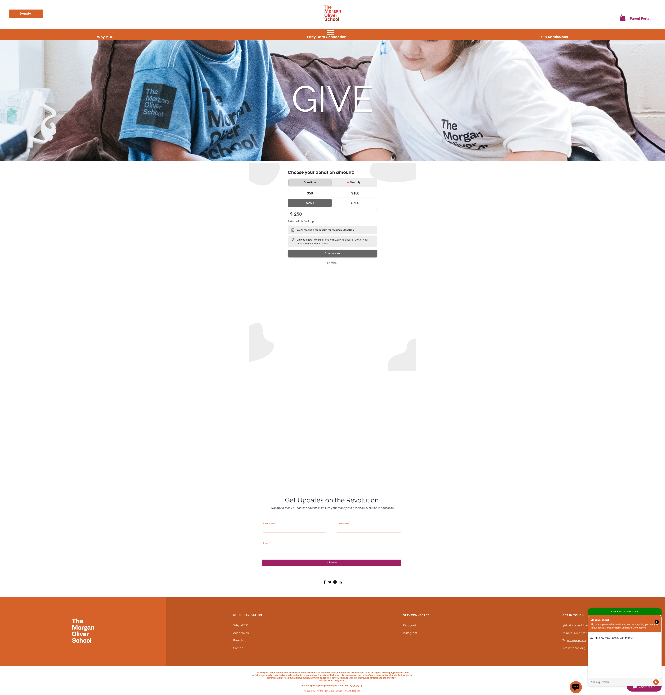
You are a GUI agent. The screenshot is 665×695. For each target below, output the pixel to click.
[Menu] (330, 32)
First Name (269, 523)
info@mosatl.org (573, 648)
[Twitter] (330, 582)
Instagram (410, 633)
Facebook (410, 625)
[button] (623, 17)
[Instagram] (335, 582)
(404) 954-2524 (576, 640)
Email (266, 543)
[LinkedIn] (340, 582)
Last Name (343, 523)
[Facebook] (324, 582)
